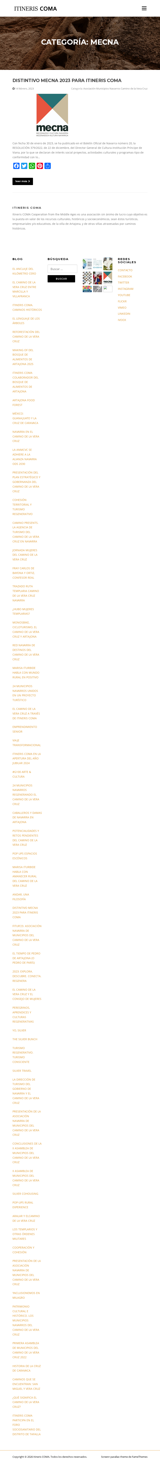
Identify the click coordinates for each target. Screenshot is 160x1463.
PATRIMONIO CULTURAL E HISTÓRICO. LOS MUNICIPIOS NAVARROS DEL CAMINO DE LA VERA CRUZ (25, 1320)
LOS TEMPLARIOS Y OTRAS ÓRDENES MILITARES (24, 1234)
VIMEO (122, 307)
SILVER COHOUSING (25, 1194)
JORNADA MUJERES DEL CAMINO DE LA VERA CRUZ (24, 554)
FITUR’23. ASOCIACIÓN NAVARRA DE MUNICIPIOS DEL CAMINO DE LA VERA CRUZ (27, 935)
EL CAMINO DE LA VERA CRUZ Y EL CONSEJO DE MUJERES (26, 994)
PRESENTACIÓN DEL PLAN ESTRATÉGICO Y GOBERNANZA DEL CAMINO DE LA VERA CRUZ (26, 482)
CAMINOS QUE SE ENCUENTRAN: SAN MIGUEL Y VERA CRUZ (26, 1384)
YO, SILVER (19, 1030)
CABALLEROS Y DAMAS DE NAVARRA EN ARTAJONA (27, 817)
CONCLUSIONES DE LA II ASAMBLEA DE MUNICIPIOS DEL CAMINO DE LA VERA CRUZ (27, 1153)
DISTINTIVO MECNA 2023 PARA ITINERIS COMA (66, 80)
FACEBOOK (125, 276)
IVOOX (122, 320)
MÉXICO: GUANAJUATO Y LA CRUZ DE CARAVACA (25, 418)
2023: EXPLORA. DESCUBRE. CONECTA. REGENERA (26, 976)
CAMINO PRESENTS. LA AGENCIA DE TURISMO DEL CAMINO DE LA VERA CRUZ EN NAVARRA (25, 532)
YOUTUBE (124, 295)
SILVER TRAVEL (21, 1071)
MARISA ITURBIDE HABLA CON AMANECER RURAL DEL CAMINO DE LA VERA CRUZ (24, 876)
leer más (21, 181)
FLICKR (122, 301)
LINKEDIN (124, 313)
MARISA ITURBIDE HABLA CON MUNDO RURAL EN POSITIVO (25, 672)
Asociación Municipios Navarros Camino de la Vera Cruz (115, 88)
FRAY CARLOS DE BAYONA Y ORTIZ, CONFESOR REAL (23, 572)
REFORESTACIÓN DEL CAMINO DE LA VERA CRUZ (26, 336)
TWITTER (123, 282)
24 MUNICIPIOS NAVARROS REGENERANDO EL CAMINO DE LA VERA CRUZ (25, 794)
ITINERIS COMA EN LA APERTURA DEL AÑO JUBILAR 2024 (26, 758)
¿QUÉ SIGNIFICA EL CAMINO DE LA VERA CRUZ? (25, 1402)
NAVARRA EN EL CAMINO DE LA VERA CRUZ (25, 436)
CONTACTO (125, 270)
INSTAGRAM (125, 289)
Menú (144, 8)
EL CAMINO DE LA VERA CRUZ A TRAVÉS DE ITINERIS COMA (26, 713)
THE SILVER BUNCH (24, 1039)
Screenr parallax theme (114, 1456)
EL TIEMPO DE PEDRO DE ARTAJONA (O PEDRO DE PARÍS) (26, 958)
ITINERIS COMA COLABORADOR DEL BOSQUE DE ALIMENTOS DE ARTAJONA (25, 382)
